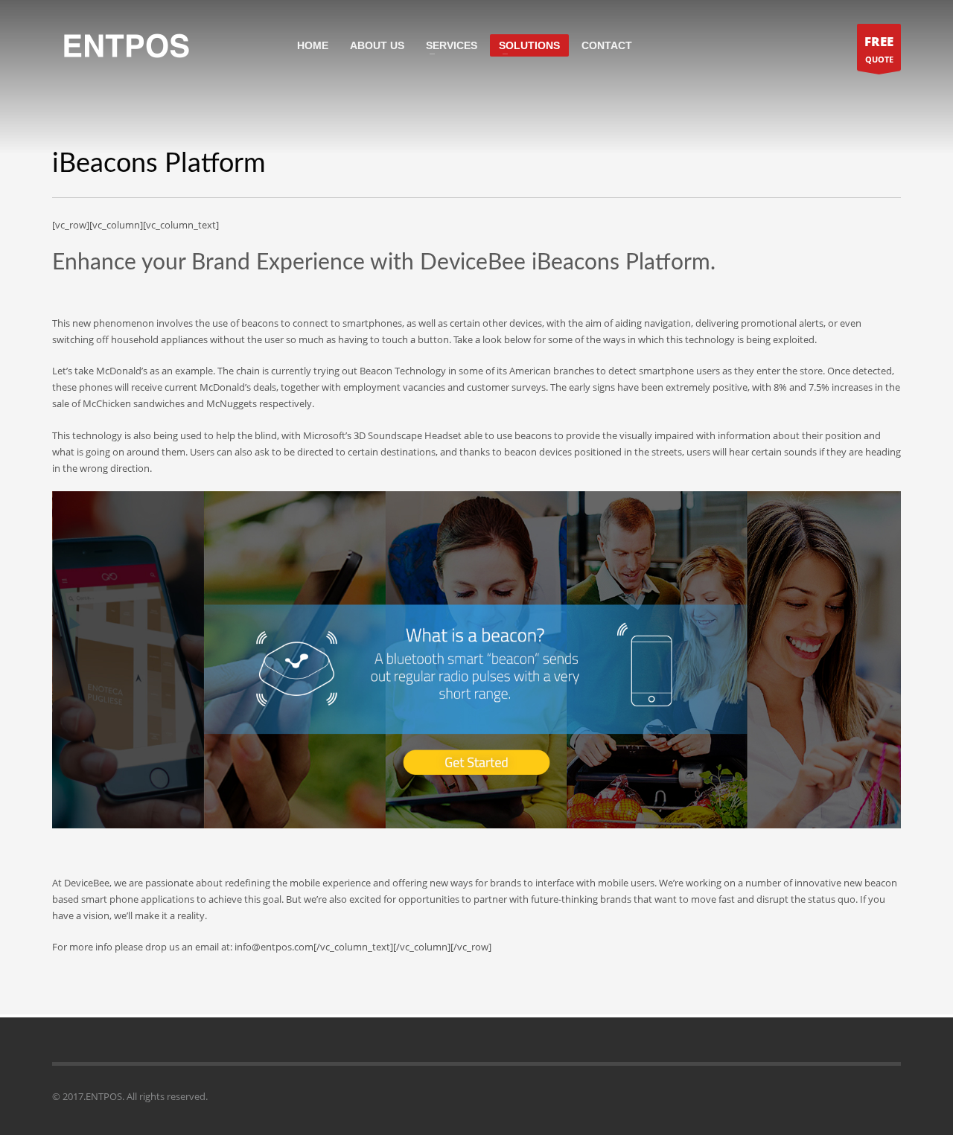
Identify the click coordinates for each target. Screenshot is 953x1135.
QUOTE (878, 49)
